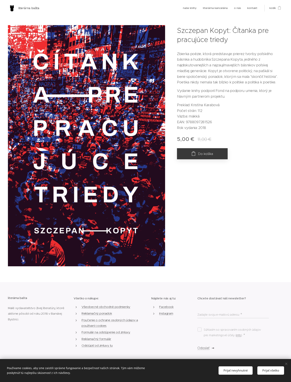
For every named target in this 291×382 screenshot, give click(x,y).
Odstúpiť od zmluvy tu (97, 345)
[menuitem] (191, 8)
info (238, 335)
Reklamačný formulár (96, 339)
